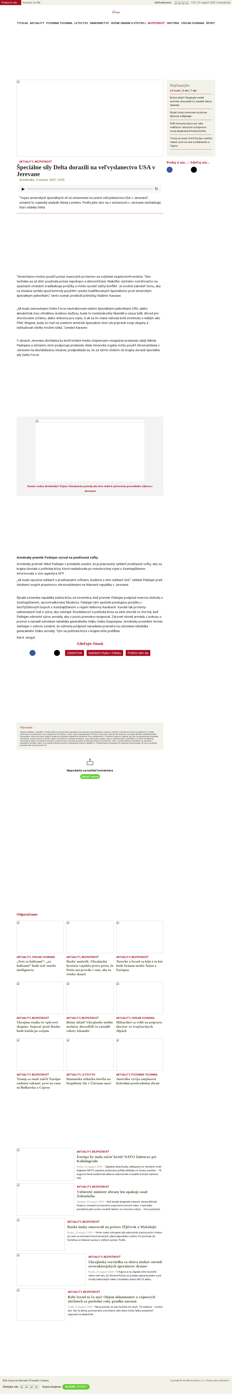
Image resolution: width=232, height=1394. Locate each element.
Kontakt (23, 1380)
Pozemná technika (59, 23)
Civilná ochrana (192, 23)
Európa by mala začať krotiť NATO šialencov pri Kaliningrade (189, 155)
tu (94, 743)
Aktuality (37, 23)
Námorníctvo (99, 23)
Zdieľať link (74, 653)
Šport (210, 23)
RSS (5, 1380)
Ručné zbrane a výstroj (128, 23)
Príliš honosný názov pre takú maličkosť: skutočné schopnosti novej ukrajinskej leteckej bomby (188, 127)
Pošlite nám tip (138, 653)
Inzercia (13, 1380)
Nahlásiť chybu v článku (105, 653)
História (173, 23)
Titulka (22, 23)
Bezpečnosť (156, 23)
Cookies (44, 1380)
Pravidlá (33, 1380)
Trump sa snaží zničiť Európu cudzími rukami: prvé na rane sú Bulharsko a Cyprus (191, 142)
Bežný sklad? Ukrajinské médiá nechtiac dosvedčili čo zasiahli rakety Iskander (191, 101)
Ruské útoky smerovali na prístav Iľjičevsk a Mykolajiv (188, 114)
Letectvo (81, 23)
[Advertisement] (116, 53)
